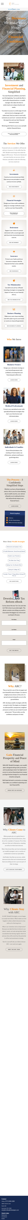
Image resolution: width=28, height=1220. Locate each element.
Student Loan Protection (14, 555)
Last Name (14, 629)
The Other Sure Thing (14, 560)
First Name (14, 619)
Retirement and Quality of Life (14, 546)
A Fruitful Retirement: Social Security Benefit (14, 551)
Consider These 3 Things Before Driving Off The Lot (14, 574)
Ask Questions (14, 581)
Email (14, 639)
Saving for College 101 (14, 569)
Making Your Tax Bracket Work (14, 565)
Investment (4, 1216)
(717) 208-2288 (10, 1201)
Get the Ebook (14, 650)
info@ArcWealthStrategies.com (10, 1210)
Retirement (4, 1215)
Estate (3, 1218)
